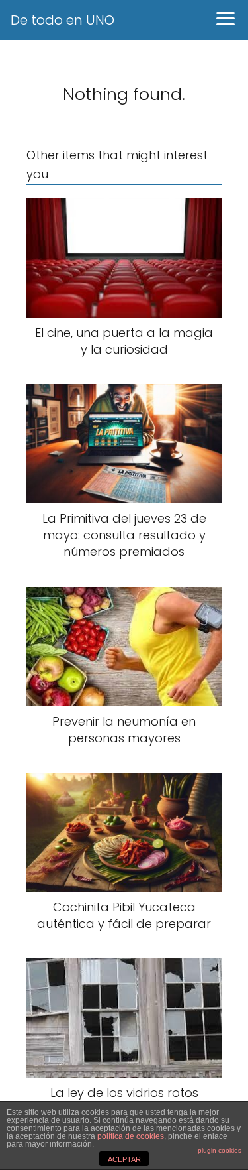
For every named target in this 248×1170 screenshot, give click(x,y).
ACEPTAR (124, 1159)
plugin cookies (219, 1150)
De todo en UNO (62, 20)
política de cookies (130, 1136)
